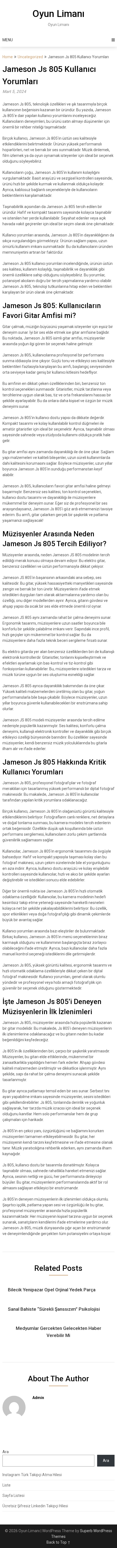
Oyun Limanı (58, 13)
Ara (5, 1452)
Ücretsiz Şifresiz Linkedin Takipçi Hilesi (35, 1506)
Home (7, 57)
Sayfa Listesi (13, 1495)
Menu (7, 40)
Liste (6, 1485)
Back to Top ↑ (58, 1542)
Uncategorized (30, 57)
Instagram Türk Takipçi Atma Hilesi (32, 1475)
